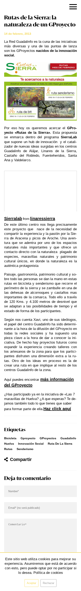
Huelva (9, 443)
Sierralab (13, 218)
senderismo (25, 449)
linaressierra (42, 218)
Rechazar (48, 583)
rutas (8, 449)
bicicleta (10, 438)
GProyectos (48, 438)
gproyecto (28, 438)
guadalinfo (68, 438)
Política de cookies (48, 573)
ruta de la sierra (60, 443)
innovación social (31, 443)
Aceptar (31, 583)
